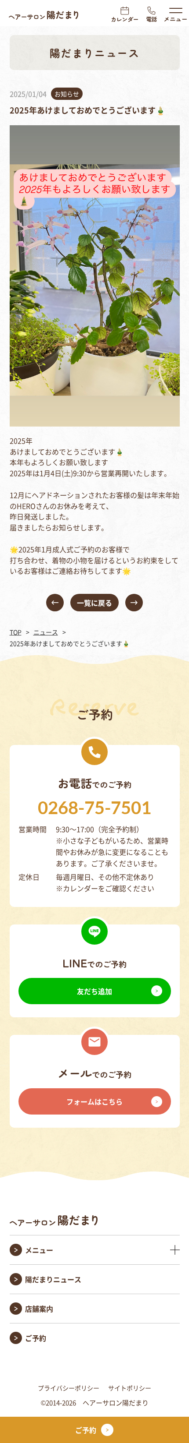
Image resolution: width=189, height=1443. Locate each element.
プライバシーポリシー (68, 1387)
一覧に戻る (94, 602)
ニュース (45, 632)
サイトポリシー (129, 1387)
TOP (16, 632)
